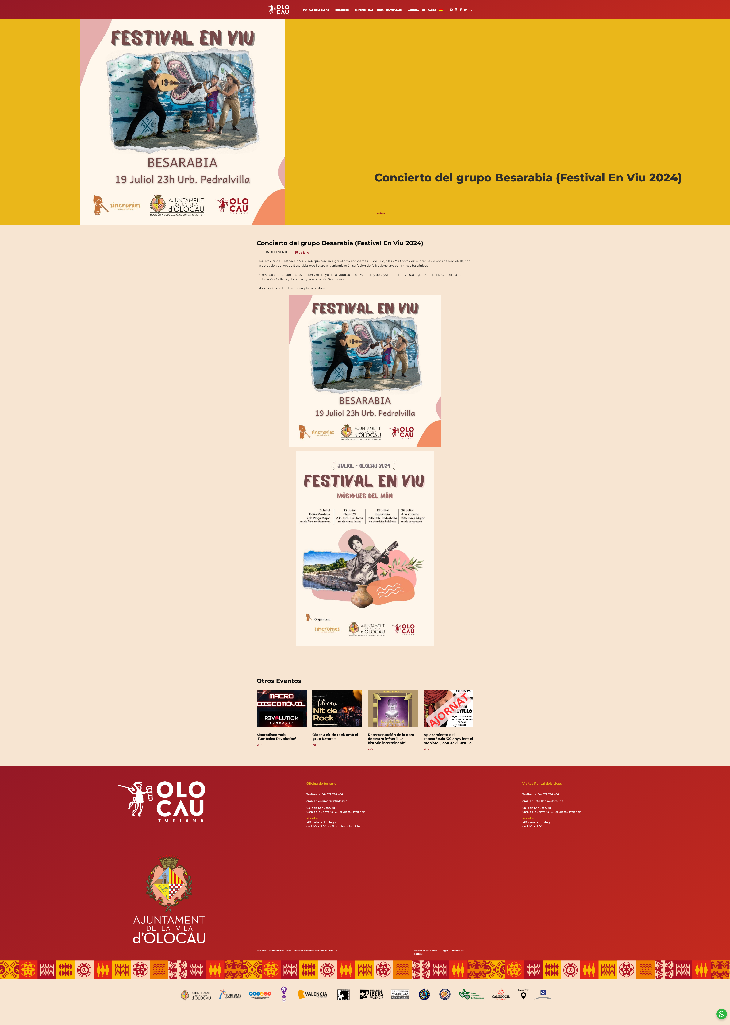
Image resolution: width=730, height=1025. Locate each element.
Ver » (259, 744)
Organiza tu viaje (389, 10)
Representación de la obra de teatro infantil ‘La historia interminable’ (391, 739)
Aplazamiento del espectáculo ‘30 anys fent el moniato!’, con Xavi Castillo (448, 739)
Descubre (342, 10)
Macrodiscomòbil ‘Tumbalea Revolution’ (276, 737)
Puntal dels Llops (316, 10)
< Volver (380, 213)
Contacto (429, 10)
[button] (471, 9)
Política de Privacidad (426, 950)
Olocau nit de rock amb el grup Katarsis (335, 737)
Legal (445, 950)
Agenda (413, 10)
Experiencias (364, 10)
